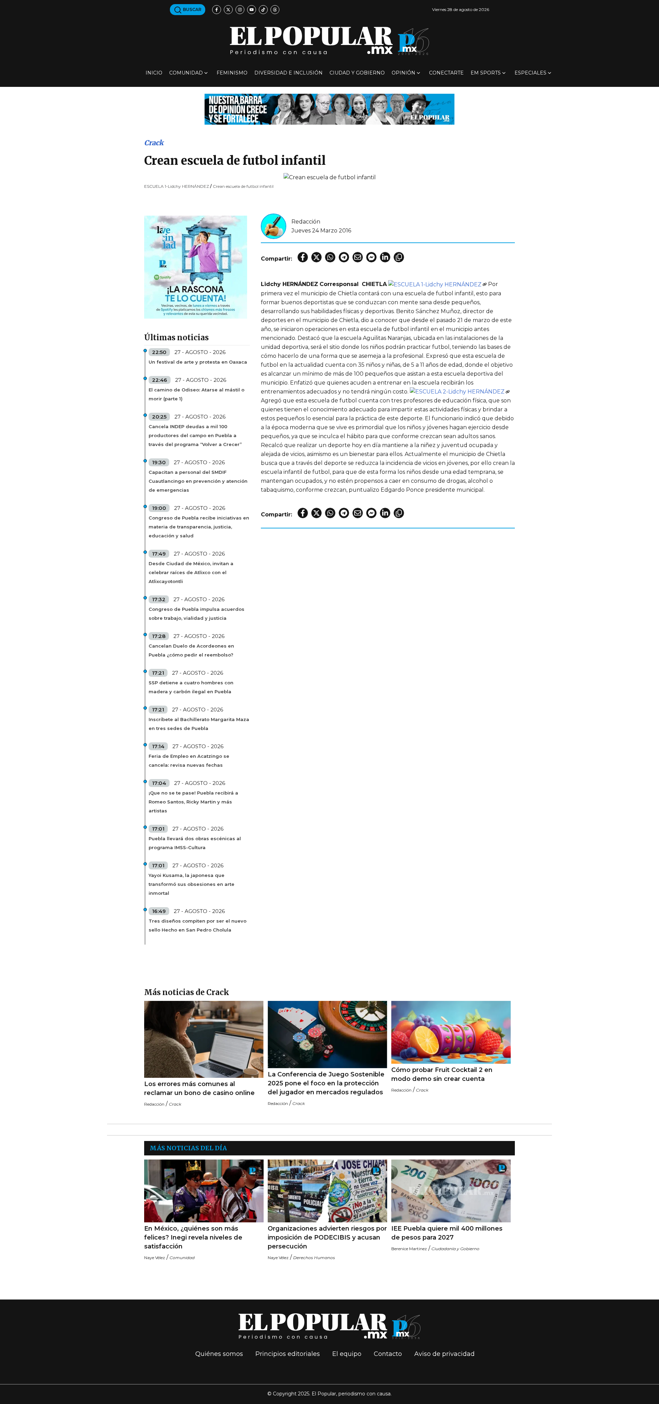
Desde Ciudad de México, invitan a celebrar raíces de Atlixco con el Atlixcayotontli (191, 572)
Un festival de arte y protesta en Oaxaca (198, 362)
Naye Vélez (154, 1257)
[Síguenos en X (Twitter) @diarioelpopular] (228, 9)
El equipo (346, 1354)
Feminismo (232, 73)
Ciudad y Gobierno (357, 73)
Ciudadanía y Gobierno (455, 1248)
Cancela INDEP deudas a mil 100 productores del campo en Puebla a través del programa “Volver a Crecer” (195, 435)
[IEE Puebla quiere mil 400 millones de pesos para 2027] (451, 1191)
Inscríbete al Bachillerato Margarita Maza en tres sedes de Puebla (199, 724)
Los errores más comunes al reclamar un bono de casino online (199, 1088)
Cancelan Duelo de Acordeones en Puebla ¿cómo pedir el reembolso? (191, 650)
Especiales (530, 73)
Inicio (154, 73)
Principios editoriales (287, 1354)
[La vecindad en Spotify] (195, 266)
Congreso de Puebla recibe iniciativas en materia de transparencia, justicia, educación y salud (199, 526)
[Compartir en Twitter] (316, 257)
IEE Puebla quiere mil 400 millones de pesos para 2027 (446, 1233)
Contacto (388, 1354)
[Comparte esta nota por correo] (357, 257)
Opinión (403, 73)
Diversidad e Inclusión (288, 73)
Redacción (305, 221)
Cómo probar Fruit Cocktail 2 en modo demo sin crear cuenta (442, 1074)
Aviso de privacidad (444, 1354)
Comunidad (186, 73)
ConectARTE (446, 73)
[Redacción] (273, 225)
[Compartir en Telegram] (343, 257)
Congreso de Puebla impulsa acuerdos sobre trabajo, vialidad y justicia (196, 613)
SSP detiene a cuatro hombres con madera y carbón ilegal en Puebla (191, 687)
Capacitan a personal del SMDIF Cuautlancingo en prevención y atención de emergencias (198, 481)
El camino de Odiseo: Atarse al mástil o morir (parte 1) (196, 394)
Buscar (191, 9)
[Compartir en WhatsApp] (330, 257)
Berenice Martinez (409, 1248)
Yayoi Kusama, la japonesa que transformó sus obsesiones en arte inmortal (191, 884)
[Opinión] (329, 108)
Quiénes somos (219, 1354)
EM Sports (486, 73)
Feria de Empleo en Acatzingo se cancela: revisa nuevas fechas (189, 760)
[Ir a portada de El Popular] (329, 41)
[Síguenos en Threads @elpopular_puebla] (274, 9)
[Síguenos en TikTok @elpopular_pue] (263, 9)
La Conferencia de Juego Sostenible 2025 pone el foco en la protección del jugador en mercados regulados (326, 1083)
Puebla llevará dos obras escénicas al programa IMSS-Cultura (195, 843)
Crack (153, 142)
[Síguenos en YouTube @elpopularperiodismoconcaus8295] (251, 9)
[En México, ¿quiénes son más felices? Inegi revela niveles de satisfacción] (204, 1191)
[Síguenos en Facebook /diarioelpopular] (216, 9)
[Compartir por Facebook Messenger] (371, 257)
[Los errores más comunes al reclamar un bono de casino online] (204, 1039)
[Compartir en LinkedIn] (385, 257)
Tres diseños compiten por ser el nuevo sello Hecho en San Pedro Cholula (197, 925)
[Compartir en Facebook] (302, 257)
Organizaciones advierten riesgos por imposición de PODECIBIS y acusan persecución (327, 1237)
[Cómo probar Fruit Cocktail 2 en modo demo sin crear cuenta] (451, 1032)
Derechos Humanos (314, 1257)
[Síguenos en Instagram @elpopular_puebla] (239, 9)
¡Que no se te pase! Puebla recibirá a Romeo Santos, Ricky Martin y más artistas (193, 801)
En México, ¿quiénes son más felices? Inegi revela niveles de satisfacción (193, 1237)
